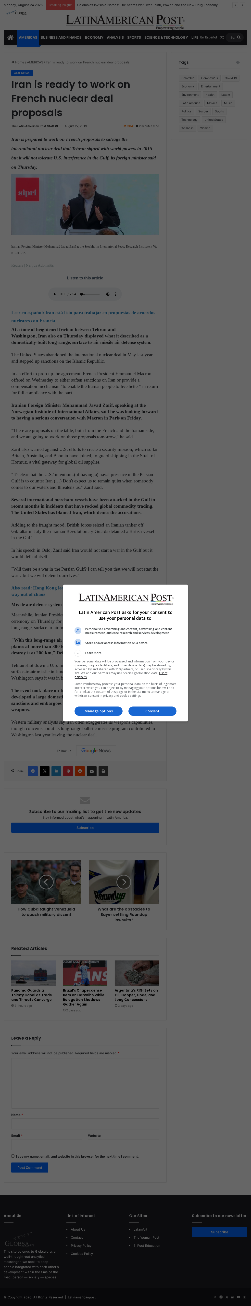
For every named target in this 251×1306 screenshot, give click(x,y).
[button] (125, 653)
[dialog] (125, 653)
